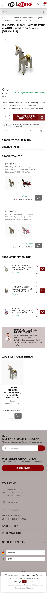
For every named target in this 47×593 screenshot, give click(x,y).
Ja (24, 581)
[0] (43, 4)
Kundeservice (23, 468)
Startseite (6, 17)
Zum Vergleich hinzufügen (11, 131)
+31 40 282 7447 (14, 502)
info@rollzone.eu (22, 340)
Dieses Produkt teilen (32, 131)
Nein (31, 581)
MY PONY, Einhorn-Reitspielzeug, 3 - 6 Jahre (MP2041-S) (12, 393)
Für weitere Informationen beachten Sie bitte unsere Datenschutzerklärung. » (24, 586)
